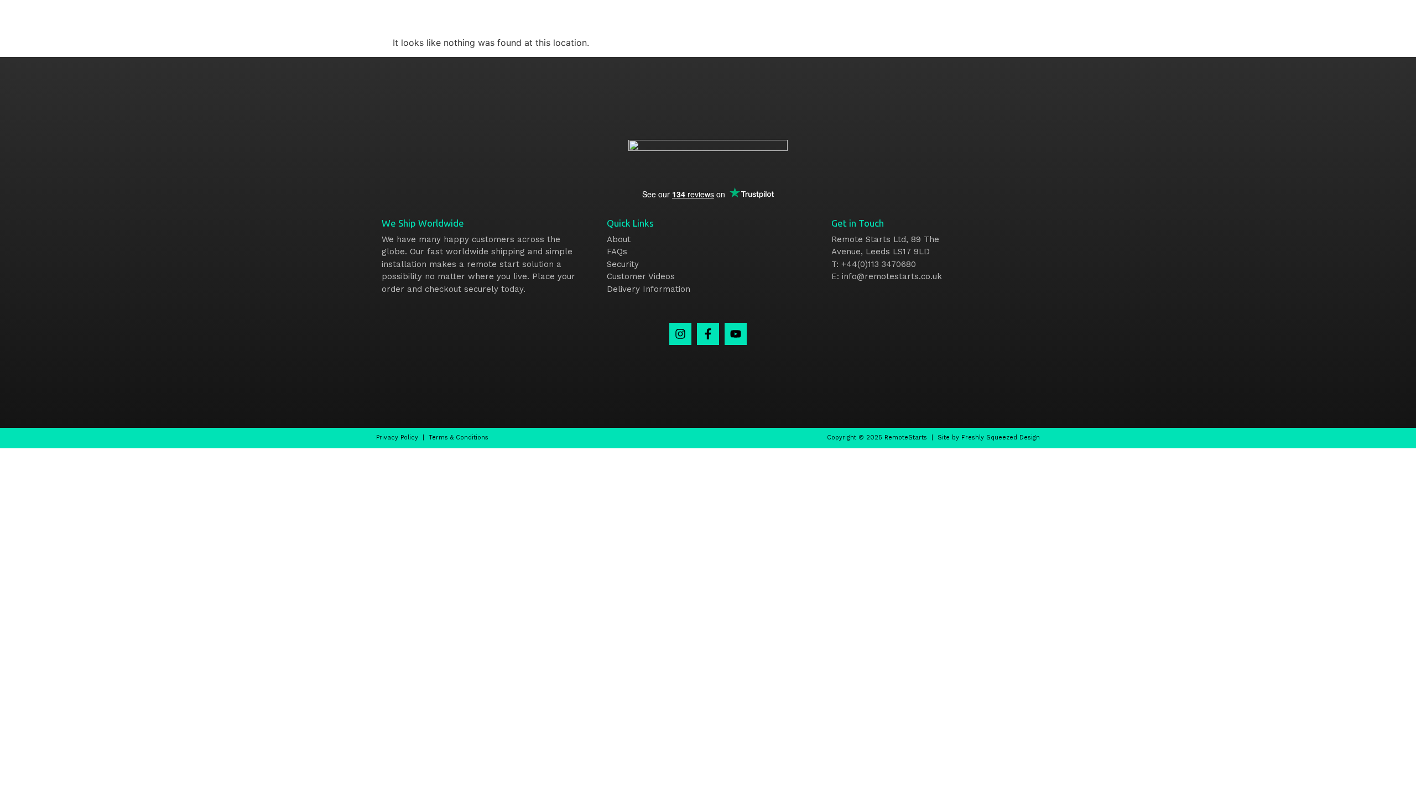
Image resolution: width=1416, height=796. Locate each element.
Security (623, 264)
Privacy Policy (397, 437)
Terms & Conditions (458, 437)
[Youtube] (736, 334)
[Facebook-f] (708, 334)
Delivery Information (648, 289)
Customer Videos (641, 276)
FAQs (617, 251)
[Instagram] (680, 334)
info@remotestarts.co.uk (892, 276)
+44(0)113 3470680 (878, 264)
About (619, 239)
